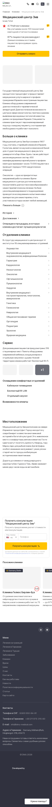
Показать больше (11, 205)
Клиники (6, 659)
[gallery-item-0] (18, 74)
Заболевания (9, 655)
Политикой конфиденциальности (17, 553)
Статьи (6, 691)
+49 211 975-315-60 (35, 719)
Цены (5, 667)
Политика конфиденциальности (18, 687)
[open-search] (37, 4)
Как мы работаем (11, 679)
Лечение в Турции (11, 651)
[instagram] (41, 630)
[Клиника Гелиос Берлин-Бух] (22, 591)
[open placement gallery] (10, 370)
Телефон (23, 535)
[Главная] (9, 4)
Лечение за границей (12, 642)
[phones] (28, 4)
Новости (7, 683)
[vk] (47, 630)
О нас (5, 671)
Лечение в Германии (12, 646)
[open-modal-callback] (32, 4)
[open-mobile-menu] (47, 4)
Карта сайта (8, 695)
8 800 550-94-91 (28, 713)
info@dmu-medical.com (21, 724)
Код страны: (11, 535)
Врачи (5, 663)
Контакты (7, 675)
